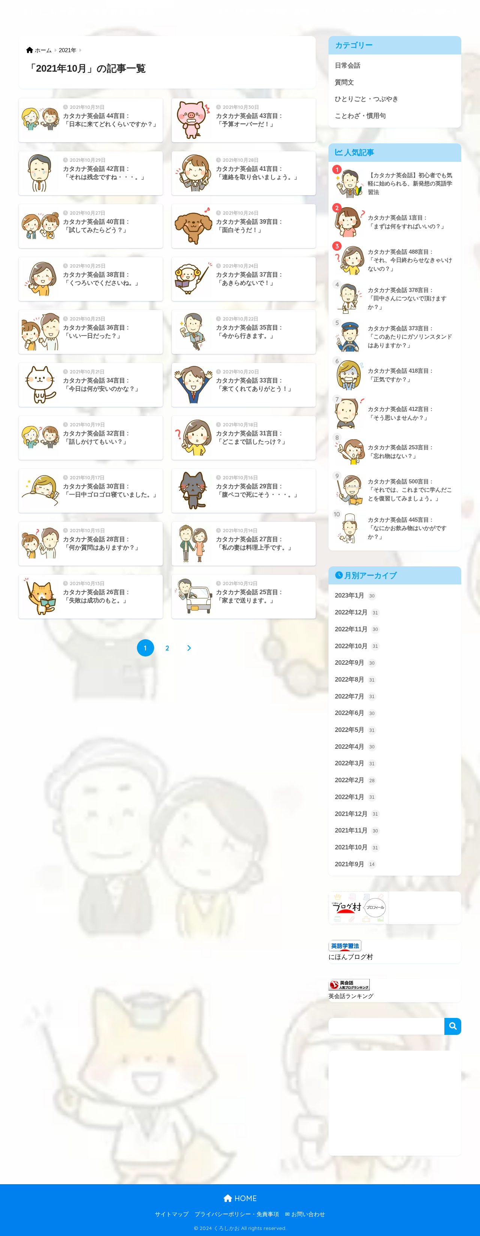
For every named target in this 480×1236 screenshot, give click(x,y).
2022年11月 (356, 629)
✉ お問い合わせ (305, 1214)
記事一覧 (446, 11)
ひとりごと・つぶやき (347, 11)
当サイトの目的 (237, 11)
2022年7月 (355, 696)
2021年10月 (356, 847)
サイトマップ (172, 1214)
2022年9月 (355, 662)
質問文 (302, 11)
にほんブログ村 (350, 956)
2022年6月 (355, 713)
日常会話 (275, 11)
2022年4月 (355, 746)
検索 (452, 1026)
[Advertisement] (394, 1103)
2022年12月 (356, 612)
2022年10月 (356, 646)
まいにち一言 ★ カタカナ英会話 (88, 11)
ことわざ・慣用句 (405, 11)
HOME (244, 1198)
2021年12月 (356, 813)
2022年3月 (355, 763)
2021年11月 (356, 830)
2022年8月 (355, 679)
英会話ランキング (351, 996)
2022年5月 (355, 729)
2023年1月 (355, 595)
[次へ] (189, 647)
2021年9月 (355, 864)
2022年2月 (355, 780)
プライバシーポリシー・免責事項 (237, 1214)
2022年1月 (355, 797)
